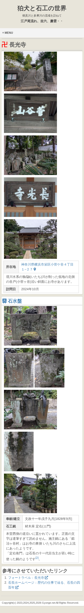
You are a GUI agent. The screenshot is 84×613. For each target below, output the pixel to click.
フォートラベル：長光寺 (26, 577)
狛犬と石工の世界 (42, 11)
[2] (36, 557)
